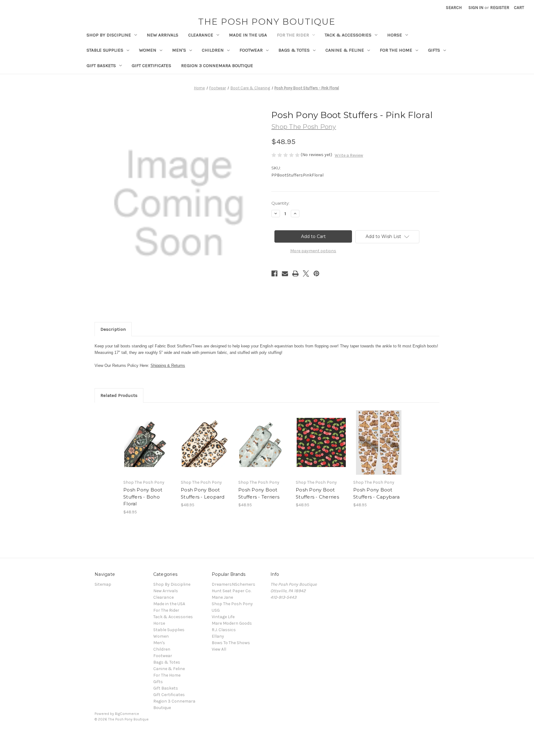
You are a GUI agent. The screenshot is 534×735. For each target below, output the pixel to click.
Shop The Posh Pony (232, 603)
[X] (306, 273)
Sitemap (103, 584)
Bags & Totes (294, 50)
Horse (394, 35)
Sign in (475, 7)
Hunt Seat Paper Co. (231, 590)
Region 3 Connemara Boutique (217, 65)
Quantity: (280, 203)
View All (219, 649)
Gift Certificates (151, 65)
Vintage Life (223, 616)
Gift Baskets (101, 65)
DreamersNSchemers (233, 584)
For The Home (396, 50)
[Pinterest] (316, 273)
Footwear (251, 50)
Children (213, 50)
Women (147, 50)
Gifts (434, 50)
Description (113, 329)
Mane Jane (222, 597)
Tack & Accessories (348, 35)
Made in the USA (248, 35)
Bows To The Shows (231, 642)
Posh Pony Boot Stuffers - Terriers (258, 493)
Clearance (200, 35)
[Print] (295, 273)
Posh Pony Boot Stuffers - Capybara (376, 493)
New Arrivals (162, 35)
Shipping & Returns (167, 365)
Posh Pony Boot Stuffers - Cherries (317, 493)
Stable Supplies (105, 50)
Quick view (148, 437)
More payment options (313, 250)
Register (499, 7)
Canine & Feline (344, 50)
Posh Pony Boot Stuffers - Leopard (203, 493)
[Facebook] (274, 273)
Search (454, 7)
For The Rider (293, 35)
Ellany (218, 636)
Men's (179, 50)
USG (216, 610)
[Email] (285, 273)
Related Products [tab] (119, 395)
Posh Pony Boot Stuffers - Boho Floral (143, 497)
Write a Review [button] (349, 155)
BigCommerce (127, 714)
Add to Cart (148, 447)
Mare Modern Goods (232, 623)
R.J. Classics (224, 629)
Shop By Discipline (109, 35)
